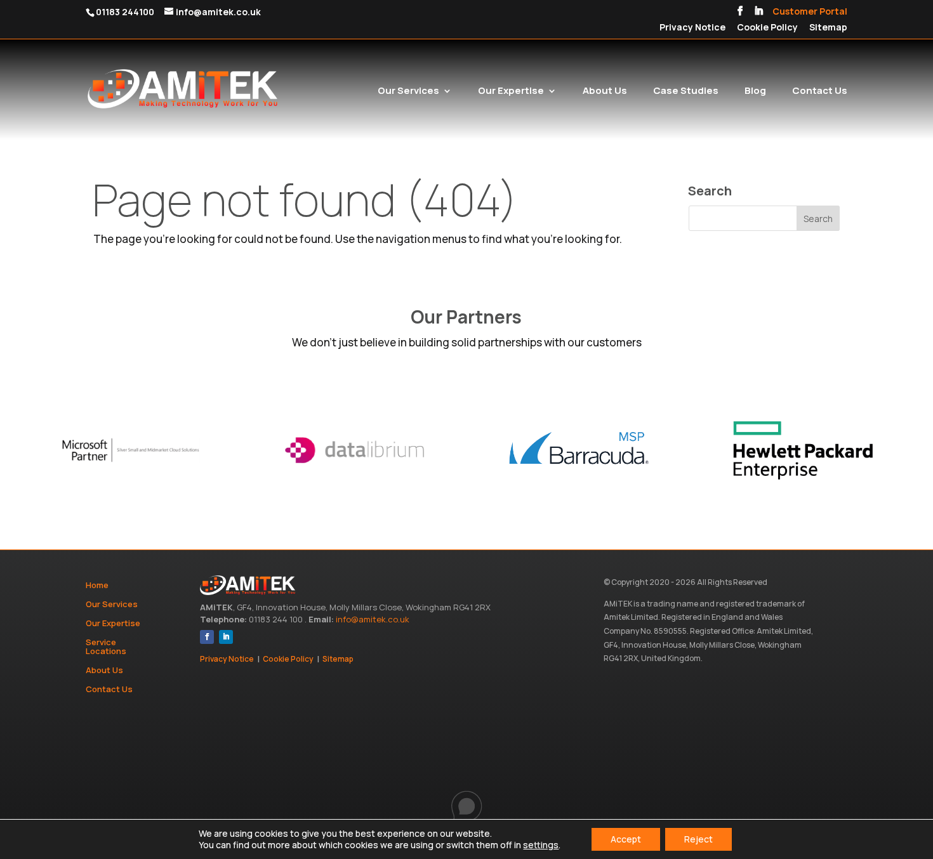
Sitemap (828, 28)
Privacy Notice (692, 28)
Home (97, 585)
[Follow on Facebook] (207, 637)
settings (541, 845)
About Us (605, 91)
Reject (698, 839)
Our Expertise (511, 91)
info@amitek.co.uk (372, 619)
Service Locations (106, 647)
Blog (755, 91)
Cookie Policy (767, 28)
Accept (626, 839)
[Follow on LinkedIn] (226, 637)
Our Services (408, 91)
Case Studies (685, 91)
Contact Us (819, 91)
